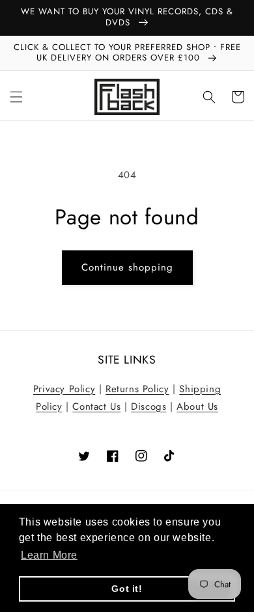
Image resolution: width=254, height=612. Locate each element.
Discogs (148, 406)
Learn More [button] (49, 555)
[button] (16, 97)
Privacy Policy (64, 389)
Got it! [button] (126, 588)
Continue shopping (127, 267)
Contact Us (96, 406)
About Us (197, 406)
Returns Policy (137, 389)
